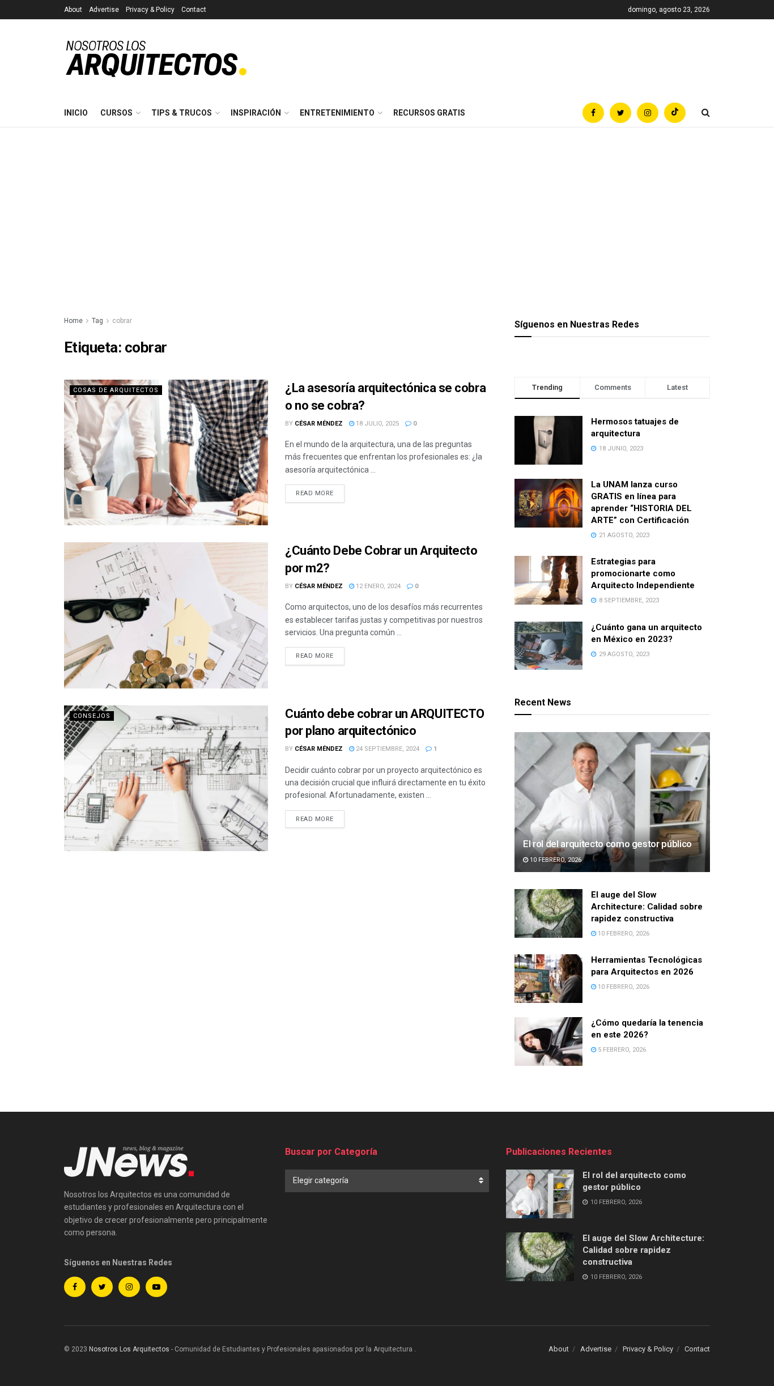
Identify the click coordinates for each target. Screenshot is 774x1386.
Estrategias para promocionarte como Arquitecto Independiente (643, 573)
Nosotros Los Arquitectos (129, 1349)
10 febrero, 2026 (554, 860)
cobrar (122, 321)
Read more (315, 493)
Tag (97, 321)
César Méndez (319, 423)
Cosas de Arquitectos (116, 390)
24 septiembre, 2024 (386, 748)
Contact (193, 10)
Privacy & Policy (150, 10)
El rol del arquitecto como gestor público (607, 843)
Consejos (91, 716)
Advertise (104, 10)
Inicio (76, 112)
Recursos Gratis (429, 112)
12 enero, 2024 (377, 586)
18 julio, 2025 (376, 423)
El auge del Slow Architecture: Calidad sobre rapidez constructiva (647, 907)
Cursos (116, 112)
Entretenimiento (337, 112)
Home (73, 321)
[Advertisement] (387, 212)
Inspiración (256, 112)
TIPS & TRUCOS (181, 112)
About (73, 10)
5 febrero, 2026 (621, 1049)
